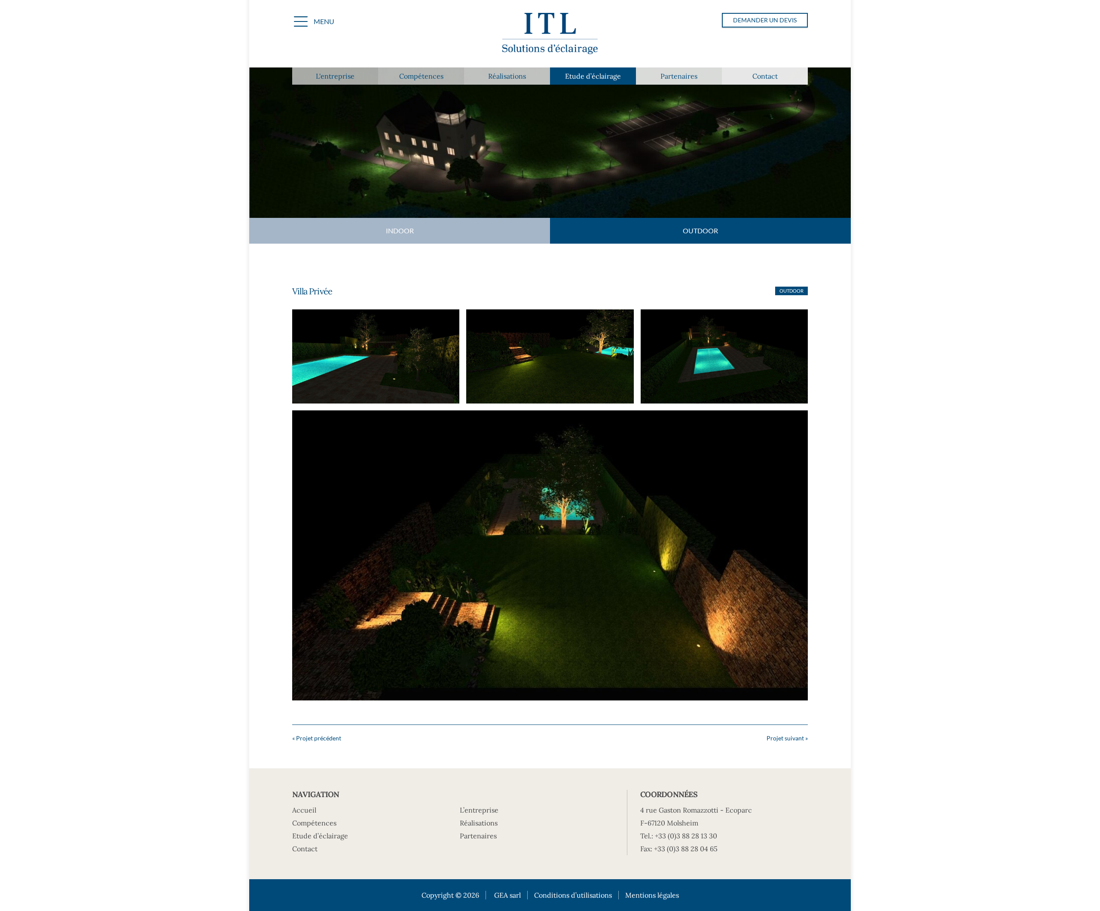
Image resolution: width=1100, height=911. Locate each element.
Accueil (304, 810)
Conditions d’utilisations (573, 895)
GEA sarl (507, 895)
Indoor (400, 230)
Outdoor (700, 230)
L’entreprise (479, 810)
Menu (324, 21)
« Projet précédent (316, 738)
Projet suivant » (787, 738)
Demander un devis (765, 20)
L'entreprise (335, 76)
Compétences (421, 76)
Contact (765, 76)
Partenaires (678, 76)
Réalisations (507, 76)
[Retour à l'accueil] (550, 35)
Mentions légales (652, 895)
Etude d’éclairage (593, 76)
